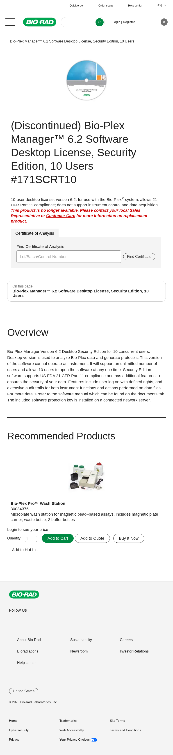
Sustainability (81, 640)
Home (13, 720)
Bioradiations (27, 651)
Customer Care (60, 216)
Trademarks (68, 720)
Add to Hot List (25, 550)
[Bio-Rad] (24, 594)
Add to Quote (92, 538)
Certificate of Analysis (34, 233)
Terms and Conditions (125, 730)
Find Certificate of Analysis (40, 246)
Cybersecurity (19, 730)
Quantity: (14, 538)
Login (12, 529)
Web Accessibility (71, 730)
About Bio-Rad (29, 640)
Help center (26, 663)
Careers (126, 640)
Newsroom (79, 651)
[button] (3, 41)
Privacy (14, 739)
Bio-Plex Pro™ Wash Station (38, 503)
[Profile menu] (145, 22)
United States (23, 691)
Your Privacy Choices (75, 739)
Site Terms (117, 720)
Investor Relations (134, 651)
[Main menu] (10, 21)
